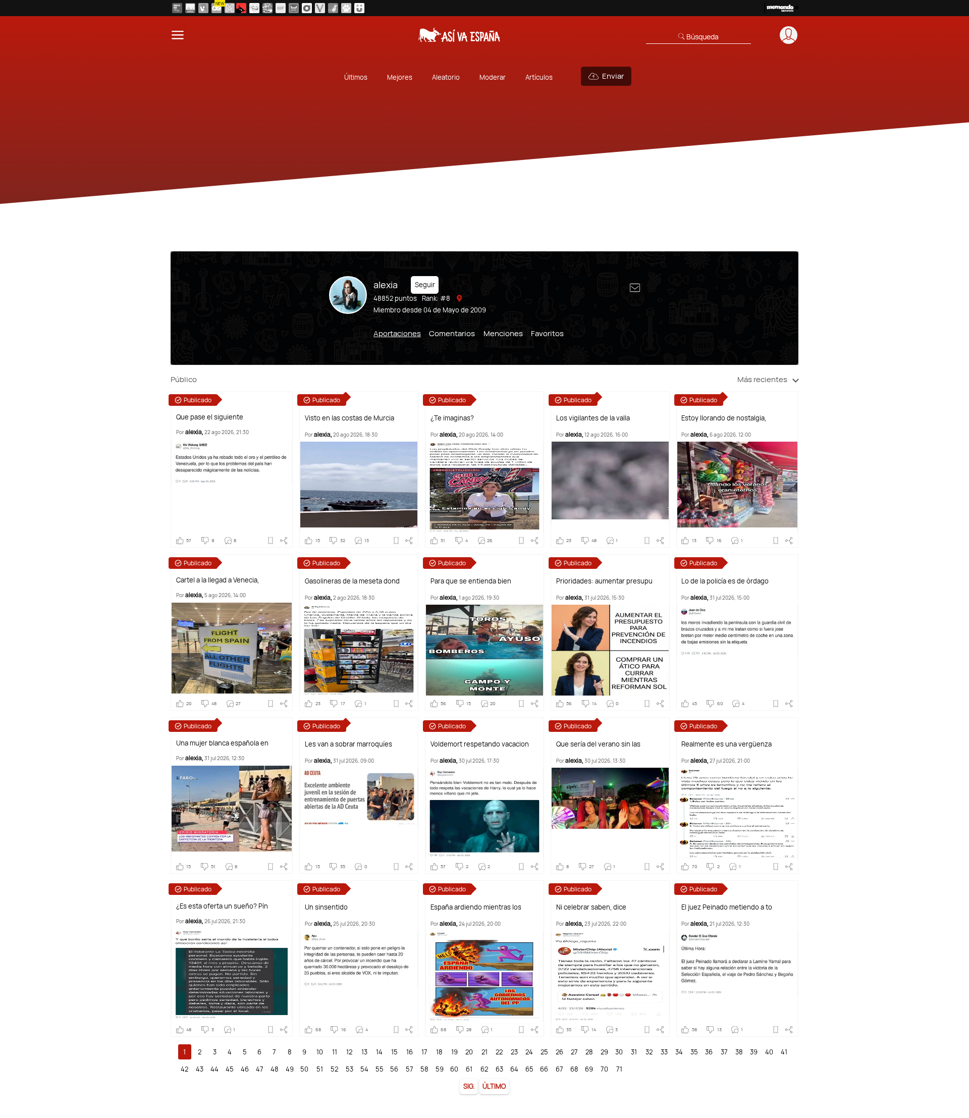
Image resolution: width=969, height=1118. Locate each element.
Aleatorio (446, 77)
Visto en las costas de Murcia (349, 418)
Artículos (539, 77)
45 (230, 1069)
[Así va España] (241, 8)
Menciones (503, 333)
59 (440, 1069)
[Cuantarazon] (190, 8)
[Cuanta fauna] (346, 8)
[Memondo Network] (781, 8)
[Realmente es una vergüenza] (737, 813)
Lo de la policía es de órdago (725, 581)
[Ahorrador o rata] (333, 8)
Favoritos (547, 333)
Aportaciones (397, 333)
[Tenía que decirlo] (294, 8)
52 (334, 1069)
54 (364, 1069)
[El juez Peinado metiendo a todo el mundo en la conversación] (737, 963)
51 (319, 1069)
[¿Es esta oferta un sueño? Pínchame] (231, 974)
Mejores (399, 77)
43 (199, 1069)
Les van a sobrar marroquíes (348, 744)
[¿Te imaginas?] (484, 487)
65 (529, 1069)
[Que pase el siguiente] (231, 463)
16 (409, 1051)
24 (529, 1051)
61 (469, 1069)
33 (664, 1051)
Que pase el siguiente (209, 417)
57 (409, 1069)
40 (769, 1051)
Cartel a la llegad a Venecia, (217, 580)
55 (379, 1069)
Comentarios (452, 333)
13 (364, 1051)
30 (619, 1051)
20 (469, 1051)
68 (574, 1069)
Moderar (492, 77)
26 (559, 1051)
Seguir (425, 284)
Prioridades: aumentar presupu (604, 581)
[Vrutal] (216, 8)
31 (634, 1051)
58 (424, 1069)
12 (349, 1051)
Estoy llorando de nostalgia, (723, 418)
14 (379, 1051)
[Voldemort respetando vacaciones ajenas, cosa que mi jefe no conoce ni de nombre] (484, 813)
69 (589, 1069)
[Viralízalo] (320, 8)
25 (544, 1051)
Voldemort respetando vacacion (479, 744)
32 (649, 1051)
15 (394, 1051)
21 (484, 1051)
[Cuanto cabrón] (254, 8)
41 (784, 1051)
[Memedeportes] (230, 8)
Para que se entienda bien (470, 581)
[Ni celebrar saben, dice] (610, 976)
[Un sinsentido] (359, 959)
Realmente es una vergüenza (726, 744)
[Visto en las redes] (203, 8)
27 (574, 1051)
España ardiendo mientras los (475, 907)
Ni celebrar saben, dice (591, 907)
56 (394, 1069)
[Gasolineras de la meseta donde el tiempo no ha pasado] (359, 650)
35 (694, 1051)
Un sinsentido (326, 907)
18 (439, 1051)
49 (290, 1069)
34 (679, 1051)
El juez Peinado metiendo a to (726, 907)
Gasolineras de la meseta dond (352, 581)
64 (514, 1069)
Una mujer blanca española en (222, 743)
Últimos (355, 77)
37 (724, 1051)
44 (214, 1069)
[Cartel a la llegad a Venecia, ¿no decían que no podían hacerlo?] (231, 648)
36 (709, 1051)
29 (604, 1051)
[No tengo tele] (267, 8)
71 (619, 1069)
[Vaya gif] (281, 8)
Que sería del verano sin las (598, 744)
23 (514, 1051)
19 (454, 1051)
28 (589, 1051)
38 (739, 1051)
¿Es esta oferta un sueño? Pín (222, 906)
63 (499, 1069)
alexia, (194, 432)
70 (604, 1069)
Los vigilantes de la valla (593, 418)
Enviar (613, 76)
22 (499, 1051)
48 (275, 1069)
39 (754, 1051)
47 (259, 1069)
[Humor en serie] (359, 8)
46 (245, 1069)
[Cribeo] (307, 8)
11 (334, 1051)
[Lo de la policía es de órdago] (737, 631)
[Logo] (459, 35)
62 (484, 1069)
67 (559, 1069)
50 (304, 1069)
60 (454, 1069)
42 (184, 1069)
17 (424, 1051)
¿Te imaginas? (452, 418)
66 (544, 1069)
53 (349, 1069)
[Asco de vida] (177, 8)
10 (319, 1051)
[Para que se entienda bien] (484, 650)
